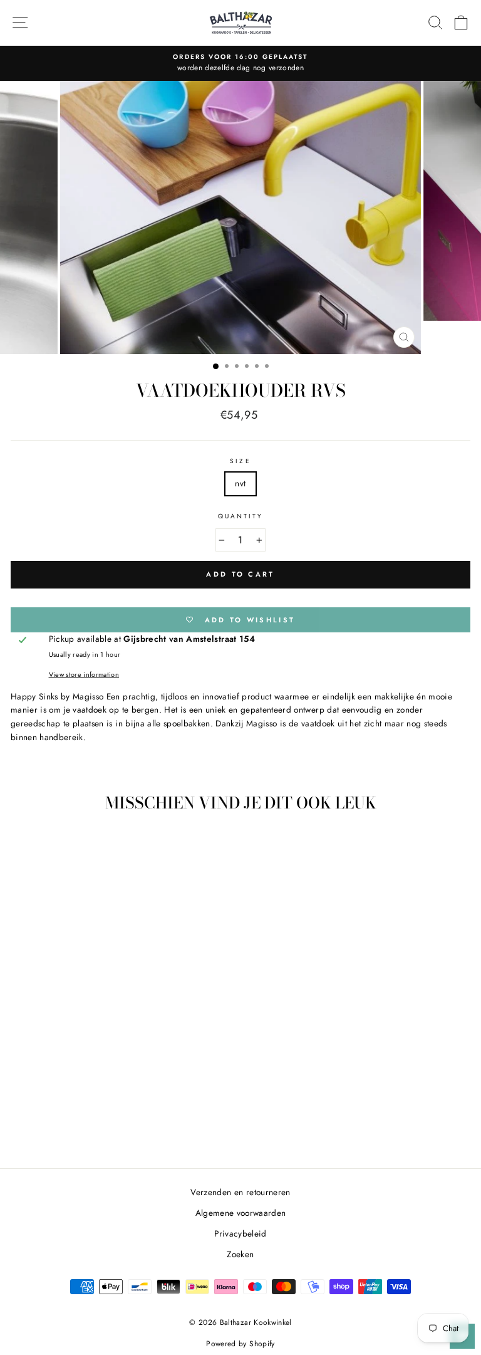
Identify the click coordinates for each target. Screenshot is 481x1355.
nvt (240, 483)
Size (240, 461)
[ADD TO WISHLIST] (172, 844)
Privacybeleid (240, 1233)
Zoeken (240, 1254)
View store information (84, 674)
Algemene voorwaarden (240, 1212)
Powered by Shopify (240, 1343)
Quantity (240, 516)
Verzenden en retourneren (240, 1192)
